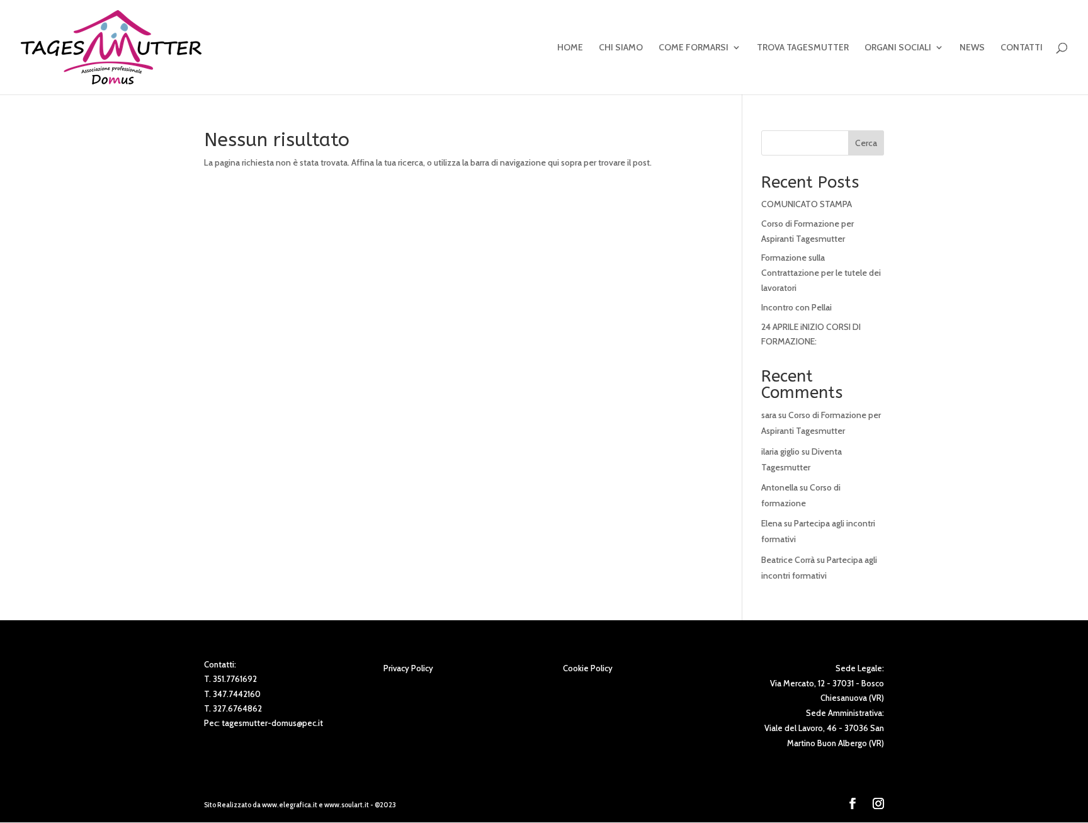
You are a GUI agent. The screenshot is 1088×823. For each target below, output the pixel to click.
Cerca (866, 143)
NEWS (972, 48)
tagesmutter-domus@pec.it (272, 723)
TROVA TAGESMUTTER (803, 48)
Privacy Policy (408, 668)
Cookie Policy (588, 668)
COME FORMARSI (693, 48)
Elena (771, 523)
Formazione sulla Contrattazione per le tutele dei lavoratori (821, 272)
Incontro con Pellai (796, 307)
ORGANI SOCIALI (897, 48)
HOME (570, 48)
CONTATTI (1021, 48)
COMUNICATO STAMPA (806, 204)
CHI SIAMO (621, 48)
